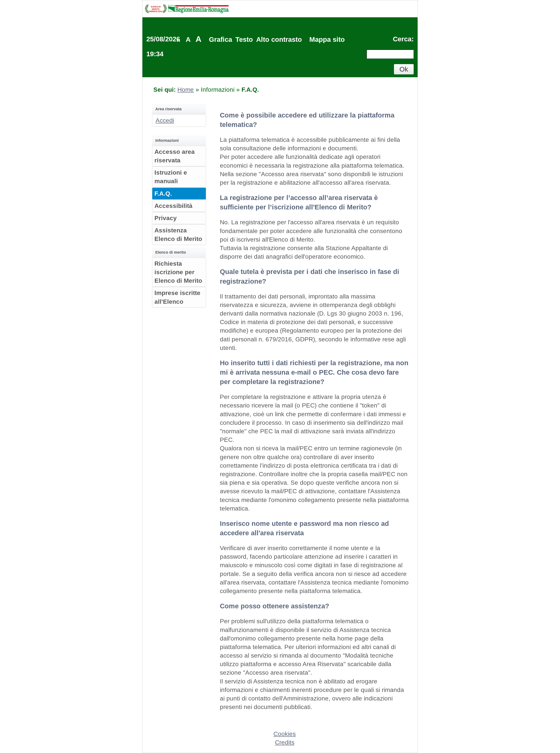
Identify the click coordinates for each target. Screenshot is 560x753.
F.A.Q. (163, 193)
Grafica (220, 39)
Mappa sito (327, 39)
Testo (244, 39)
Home (185, 89)
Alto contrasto (279, 39)
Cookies (284, 733)
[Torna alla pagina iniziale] (187, 8)
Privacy (165, 218)
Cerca (402, 39)
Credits (284, 742)
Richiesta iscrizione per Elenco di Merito (178, 272)
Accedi (165, 120)
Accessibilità (173, 205)
